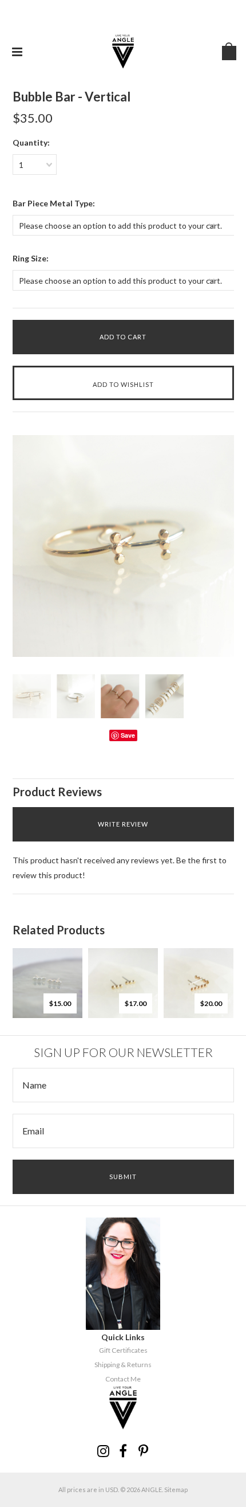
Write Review (123, 824)
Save (128, 735)
